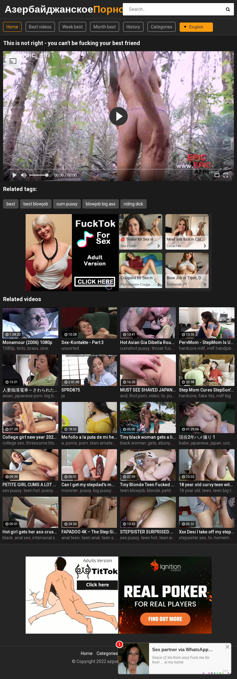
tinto (21, 348)
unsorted (70, 348)
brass (32, 348)
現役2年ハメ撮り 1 (197, 437)
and (123, 395)
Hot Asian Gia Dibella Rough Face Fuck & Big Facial (148, 342)
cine (44, 348)
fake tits (206, 395)
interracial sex (46, 537)
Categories (161, 26)
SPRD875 (70, 389)
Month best (105, 26)
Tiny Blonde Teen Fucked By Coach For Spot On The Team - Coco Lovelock (148, 484)
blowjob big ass (100, 203)
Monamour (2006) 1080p (27, 342)
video (154, 395)
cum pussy (66, 203)
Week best (72, 26)
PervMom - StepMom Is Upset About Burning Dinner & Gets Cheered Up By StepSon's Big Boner (207, 342)
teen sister (112, 537)
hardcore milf (192, 348)
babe (184, 443)
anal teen (70, 537)
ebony (164, 443)
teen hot (31, 490)
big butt (51, 395)
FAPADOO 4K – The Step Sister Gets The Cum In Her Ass (89, 531)
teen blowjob (132, 490)
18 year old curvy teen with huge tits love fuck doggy (207, 484)
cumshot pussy (135, 348)
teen (206, 490)
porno (71, 443)
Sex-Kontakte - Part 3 (82, 342)
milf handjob (219, 348)
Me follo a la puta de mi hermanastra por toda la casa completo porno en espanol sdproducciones (89, 437)
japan (215, 443)
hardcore (188, 395)
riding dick (133, 203)
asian (7, 395)
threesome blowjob (45, 443)
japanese (200, 443)
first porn (138, 395)
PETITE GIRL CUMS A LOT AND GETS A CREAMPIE (30, 484)
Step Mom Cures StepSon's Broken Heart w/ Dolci (207, 389)
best (10, 203)
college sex (13, 443)
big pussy (102, 490)
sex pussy (12, 490)
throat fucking (165, 348)
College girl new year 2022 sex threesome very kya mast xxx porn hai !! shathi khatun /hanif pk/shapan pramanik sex (30, 437)
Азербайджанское (21, 9)
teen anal (90, 537)
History (133, 26)
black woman (133, 443)
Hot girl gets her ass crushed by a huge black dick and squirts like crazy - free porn (30, 531)
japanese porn (29, 395)
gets (152, 443)
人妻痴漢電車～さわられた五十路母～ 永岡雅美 (30, 389)
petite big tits (174, 490)
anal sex (23, 537)
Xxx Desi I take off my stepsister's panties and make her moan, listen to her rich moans (207, 531)
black (7, 537)
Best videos (40, 26)
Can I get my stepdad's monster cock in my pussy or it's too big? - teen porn (89, 484)
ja (63, 395)
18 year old (189, 490)
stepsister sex (192, 537)
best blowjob (35, 203)
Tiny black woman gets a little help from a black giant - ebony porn (148, 437)
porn (83, 443)
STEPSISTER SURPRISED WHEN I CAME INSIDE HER (148, 531)
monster (69, 490)
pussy (47, 490)
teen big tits (224, 490)
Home (12, 26)
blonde (153, 490)
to (163, 395)
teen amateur (103, 443)
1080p (8, 348)
